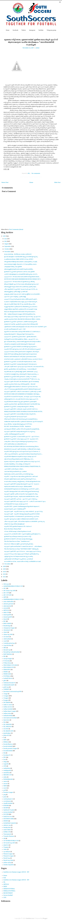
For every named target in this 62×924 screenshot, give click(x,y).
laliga (5, 761)
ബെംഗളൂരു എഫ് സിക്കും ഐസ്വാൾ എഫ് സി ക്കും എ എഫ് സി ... (22, 316)
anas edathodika (8, 601)
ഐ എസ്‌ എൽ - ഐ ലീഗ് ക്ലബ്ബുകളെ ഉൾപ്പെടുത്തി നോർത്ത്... (22, 514)
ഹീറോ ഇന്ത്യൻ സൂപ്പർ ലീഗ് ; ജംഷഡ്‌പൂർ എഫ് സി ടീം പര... (21, 289)
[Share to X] (7, 169)
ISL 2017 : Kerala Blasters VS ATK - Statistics (17, 426)
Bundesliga (6, 625)
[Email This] (4, 169)
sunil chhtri (7, 829)
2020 (4, 571)
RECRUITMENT (8, 893)
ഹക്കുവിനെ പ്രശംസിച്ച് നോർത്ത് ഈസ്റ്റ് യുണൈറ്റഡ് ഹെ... (21, 441)
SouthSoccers (30, 918)
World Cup (6, 858)
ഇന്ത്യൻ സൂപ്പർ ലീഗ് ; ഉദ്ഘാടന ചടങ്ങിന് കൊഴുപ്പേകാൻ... (20, 321)
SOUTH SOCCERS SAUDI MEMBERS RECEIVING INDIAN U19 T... (22, 279)
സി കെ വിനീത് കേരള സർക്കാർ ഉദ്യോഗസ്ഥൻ (17, 531)
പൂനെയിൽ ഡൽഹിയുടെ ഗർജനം (13, 469)
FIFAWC (5, 672)
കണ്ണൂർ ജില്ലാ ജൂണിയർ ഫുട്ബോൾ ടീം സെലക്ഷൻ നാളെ (20, 309)
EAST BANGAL (7, 654)
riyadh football (7, 803)
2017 (4, 236)
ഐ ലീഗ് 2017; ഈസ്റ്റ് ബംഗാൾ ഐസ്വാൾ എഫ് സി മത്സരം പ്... (22, 451)
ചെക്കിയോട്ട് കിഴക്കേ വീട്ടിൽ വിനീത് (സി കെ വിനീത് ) (18, 259)
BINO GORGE (7, 623)
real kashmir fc (8, 799)
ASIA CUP (6, 612)
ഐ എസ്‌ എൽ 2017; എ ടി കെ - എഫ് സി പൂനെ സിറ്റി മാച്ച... (21, 499)
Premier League (8, 792)
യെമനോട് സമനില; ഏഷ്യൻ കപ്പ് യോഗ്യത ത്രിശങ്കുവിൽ (21, 324)
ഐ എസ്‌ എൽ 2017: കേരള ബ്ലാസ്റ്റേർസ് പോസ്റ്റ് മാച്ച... (20, 431)
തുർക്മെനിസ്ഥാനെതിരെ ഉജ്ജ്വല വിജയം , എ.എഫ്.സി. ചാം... (21, 339)
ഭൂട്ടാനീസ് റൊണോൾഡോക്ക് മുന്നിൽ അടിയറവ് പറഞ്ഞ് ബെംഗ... (22, 331)
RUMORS (6, 805)
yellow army (7, 862)
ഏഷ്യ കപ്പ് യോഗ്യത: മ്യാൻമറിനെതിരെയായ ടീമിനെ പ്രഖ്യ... (22, 319)
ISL (29, 173)
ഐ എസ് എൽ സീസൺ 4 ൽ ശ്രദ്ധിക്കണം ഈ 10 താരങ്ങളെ (21, 381)
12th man (6, 584)
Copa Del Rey (7, 645)
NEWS (5, 786)
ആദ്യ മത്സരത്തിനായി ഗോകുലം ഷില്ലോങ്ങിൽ (18, 486)
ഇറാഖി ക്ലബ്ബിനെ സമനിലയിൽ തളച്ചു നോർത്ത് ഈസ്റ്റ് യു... (21, 256)
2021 (4, 574)
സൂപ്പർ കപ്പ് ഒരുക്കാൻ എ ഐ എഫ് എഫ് (15, 416)
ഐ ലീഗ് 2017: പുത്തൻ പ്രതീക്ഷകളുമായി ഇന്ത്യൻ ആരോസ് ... (22, 506)
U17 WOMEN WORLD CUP (10, 840)
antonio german (8, 603)
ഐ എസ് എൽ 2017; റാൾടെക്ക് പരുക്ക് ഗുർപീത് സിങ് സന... (21, 409)
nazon (5, 781)
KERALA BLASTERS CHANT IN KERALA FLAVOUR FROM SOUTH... (23, 411)
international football (10, 718)
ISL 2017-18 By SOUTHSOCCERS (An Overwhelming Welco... (21, 446)
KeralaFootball (7, 750)
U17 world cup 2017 (9, 843)
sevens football (8, 812)
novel (5, 788)
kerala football (7, 746)
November (7, 251)
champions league (9, 628)
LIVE (4, 766)
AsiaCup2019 (7, 614)
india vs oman (7, 704)
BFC (4, 621)
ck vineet (6, 636)
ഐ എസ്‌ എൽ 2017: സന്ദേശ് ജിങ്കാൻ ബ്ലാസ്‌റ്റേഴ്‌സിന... (20, 414)
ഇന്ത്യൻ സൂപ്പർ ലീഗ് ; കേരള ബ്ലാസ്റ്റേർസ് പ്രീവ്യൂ (19, 406)
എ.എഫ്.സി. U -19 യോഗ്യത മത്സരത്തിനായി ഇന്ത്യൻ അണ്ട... (22, 276)
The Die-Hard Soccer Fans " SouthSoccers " (17, 541)
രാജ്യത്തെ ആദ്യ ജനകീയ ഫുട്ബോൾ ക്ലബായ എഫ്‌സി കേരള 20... (23, 421)
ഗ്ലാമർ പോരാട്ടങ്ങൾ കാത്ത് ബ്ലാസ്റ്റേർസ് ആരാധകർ (19, 344)
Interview (6, 720)
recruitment (7, 801)
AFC (4, 588)
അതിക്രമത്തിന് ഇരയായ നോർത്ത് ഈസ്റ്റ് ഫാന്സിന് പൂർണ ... (22, 489)
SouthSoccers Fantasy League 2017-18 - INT (16, 872)
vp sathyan (6, 851)
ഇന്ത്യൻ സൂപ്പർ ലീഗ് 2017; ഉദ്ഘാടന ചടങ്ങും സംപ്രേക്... (20, 376)
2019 (4, 569)
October (6, 249)
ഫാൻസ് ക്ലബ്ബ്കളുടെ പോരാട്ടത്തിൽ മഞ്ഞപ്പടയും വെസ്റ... (21, 274)
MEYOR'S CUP (7, 775)
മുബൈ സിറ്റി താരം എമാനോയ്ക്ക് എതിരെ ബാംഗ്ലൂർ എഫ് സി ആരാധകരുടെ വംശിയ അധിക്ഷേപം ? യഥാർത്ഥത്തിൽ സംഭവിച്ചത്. (31, 42)
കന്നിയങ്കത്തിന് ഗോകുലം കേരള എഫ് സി (16, 504)
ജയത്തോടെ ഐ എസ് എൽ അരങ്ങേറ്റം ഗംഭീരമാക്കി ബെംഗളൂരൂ (22, 449)
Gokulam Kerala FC (9, 682)
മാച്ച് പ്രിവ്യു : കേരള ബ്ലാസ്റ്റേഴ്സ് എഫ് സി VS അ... (18, 424)
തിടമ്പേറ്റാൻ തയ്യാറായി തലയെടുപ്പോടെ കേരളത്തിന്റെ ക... (21, 419)
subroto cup (7, 825)
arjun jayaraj (7, 606)
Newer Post (5, 182)
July (5, 241)
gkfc (4, 680)
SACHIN (5, 807)
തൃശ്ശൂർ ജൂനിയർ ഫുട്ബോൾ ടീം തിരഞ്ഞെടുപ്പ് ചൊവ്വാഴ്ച (20, 306)
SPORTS (5, 821)
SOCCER (5, 814)
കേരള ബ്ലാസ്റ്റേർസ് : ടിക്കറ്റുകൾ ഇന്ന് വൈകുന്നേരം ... (19, 334)
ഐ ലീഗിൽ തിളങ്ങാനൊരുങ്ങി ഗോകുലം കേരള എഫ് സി (20, 456)
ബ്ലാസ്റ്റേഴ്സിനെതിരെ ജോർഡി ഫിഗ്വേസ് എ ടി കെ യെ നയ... (21, 386)
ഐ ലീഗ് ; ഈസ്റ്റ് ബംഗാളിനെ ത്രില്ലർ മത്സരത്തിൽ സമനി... (21, 519)
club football (7, 639)
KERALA (5, 742)
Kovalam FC (7, 755)
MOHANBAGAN (8, 779)
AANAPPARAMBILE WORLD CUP (13, 586)
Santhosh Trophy (8, 810)
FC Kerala (6, 661)
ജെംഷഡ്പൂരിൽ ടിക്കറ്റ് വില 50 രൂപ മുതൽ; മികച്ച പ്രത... (20, 304)
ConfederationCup (9, 643)
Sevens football (8, 895)
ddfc (4, 647)
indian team (7, 713)
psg (4, 794)
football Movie (7, 678)
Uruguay (6, 847)
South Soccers (7, 816)
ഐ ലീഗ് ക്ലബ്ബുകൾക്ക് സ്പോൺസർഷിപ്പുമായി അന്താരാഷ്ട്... (21, 491)
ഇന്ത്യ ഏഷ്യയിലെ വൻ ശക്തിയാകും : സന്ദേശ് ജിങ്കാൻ (20, 369)
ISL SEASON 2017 (8, 731)
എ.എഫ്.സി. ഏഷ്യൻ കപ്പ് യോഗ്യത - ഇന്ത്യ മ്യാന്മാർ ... (20, 336)
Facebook (15, 30)
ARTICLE (6, 610)
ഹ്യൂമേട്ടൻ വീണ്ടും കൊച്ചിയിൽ (13, 266)
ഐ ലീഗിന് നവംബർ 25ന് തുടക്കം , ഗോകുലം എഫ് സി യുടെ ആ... (22, 396)
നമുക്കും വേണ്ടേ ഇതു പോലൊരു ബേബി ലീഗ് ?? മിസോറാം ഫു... (22, 379)
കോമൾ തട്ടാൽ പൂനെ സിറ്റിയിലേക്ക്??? (15, 509)
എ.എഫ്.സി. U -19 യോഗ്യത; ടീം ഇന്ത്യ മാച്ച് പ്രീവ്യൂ (19, 281)
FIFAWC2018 (7, 674)
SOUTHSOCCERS (8, 818)
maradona (6, 772)
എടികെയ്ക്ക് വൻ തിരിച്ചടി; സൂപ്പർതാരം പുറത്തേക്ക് (18, 559)
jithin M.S (6, 735)
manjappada (7, 770)
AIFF (4, 597)
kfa (4, 753)
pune (5, 796)
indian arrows (7, 707)
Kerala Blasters (8, 744)
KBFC (5, 739)
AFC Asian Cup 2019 (9, 590)
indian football (7, 709)
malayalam (6, 768)
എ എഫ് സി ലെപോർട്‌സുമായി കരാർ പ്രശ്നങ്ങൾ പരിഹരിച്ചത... (21, 351)
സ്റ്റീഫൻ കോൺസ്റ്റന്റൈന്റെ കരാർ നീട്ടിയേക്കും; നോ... (19, 459)
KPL (4, 757)
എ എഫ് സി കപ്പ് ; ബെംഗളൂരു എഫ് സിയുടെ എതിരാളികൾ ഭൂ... (21, 554)
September (7, 246)
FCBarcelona (7, 663)
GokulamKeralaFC (9, 685)
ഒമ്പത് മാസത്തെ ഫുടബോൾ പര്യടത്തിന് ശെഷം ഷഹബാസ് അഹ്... (23, 359)
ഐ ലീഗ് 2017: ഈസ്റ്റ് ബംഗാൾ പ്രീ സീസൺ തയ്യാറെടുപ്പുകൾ (22, 349)
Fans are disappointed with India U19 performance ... (20, 311)
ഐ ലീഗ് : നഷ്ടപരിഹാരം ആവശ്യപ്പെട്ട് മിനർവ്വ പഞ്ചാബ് (21, 476)
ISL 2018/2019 (7, 724)
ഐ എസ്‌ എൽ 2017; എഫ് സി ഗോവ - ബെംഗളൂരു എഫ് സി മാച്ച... (22, 551)
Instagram (32, 30)
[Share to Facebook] (8, 169)
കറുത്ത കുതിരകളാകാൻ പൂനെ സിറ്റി (14, 329)
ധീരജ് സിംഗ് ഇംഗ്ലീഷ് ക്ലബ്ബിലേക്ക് (14, 524)
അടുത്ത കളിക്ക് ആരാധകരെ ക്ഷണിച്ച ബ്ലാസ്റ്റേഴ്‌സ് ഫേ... (20, 479)
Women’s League (8, 856)
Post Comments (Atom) (16, 229)
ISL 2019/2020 (7, 726)
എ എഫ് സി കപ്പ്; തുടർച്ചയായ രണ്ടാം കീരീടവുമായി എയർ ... (21, 299)
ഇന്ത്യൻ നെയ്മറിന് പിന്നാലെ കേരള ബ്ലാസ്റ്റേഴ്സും (18, 539)
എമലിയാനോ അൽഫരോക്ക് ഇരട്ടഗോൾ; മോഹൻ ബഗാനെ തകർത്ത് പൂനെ (25, 326)
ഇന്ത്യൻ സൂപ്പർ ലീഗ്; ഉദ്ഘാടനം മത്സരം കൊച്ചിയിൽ (19, 271)
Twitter (23, 30)
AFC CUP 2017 (7, 595)
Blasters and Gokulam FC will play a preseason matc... (20, 356)
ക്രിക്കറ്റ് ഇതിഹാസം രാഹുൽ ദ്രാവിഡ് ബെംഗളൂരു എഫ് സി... (21, 399)
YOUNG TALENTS (8, 865)
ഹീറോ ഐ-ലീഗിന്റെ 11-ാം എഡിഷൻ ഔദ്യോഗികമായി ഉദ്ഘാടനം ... (23, 454)
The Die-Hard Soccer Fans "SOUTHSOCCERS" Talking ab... (21, 549)
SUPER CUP (6, 832)
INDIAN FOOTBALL (9, 888)
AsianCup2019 (7, 617)
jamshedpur (7, 733)
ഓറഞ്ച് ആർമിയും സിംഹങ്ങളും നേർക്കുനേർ (17, 464)
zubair (37, 48)
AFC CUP (6, 593)
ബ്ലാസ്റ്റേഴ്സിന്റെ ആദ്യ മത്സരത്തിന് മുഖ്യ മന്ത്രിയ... (18, 269)
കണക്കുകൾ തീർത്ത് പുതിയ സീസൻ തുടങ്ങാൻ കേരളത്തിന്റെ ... (22, 429)
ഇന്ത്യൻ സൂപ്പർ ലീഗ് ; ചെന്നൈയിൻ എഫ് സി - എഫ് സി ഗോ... (22, 436)
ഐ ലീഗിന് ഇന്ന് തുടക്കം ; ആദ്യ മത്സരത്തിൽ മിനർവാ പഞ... (21, 496)
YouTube (40, 30)
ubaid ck (6, 845)
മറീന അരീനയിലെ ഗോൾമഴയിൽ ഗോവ (15, 444)
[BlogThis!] (5, 169)
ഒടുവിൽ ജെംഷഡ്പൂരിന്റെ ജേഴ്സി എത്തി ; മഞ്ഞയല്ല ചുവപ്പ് (20, 371)
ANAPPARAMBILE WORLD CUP (12, 599)
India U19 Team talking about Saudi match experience (20, 354)
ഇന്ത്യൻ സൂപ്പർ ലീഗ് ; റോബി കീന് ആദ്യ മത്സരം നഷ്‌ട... (20, 361)
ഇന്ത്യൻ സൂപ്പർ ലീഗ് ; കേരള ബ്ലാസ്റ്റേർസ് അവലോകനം (20, 364)
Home (7, 30)
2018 (4, 566)
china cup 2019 (7, 634)
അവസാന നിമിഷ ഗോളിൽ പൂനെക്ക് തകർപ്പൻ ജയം (18, 544)
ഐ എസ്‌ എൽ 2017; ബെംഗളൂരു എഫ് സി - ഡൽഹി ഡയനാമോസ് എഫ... (25, 501)
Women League (8, 854)
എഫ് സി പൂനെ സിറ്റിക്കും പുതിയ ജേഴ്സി (15, 296)
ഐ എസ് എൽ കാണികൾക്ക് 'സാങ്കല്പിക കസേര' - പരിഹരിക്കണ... (23, 546)
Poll (4, 877)
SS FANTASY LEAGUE (9, 823)
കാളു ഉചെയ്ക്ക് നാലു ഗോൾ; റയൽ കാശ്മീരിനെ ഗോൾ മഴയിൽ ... (22, 294)
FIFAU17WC (6, 669)
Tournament (7, 834)
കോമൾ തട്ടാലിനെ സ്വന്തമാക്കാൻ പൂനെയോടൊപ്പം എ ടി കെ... (22, 516)
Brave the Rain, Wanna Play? (12, 529)
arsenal (5, 608)
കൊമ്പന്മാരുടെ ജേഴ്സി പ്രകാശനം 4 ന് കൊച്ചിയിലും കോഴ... (20, 264)
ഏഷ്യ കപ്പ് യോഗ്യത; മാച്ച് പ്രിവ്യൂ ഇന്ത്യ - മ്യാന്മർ (19, 384)
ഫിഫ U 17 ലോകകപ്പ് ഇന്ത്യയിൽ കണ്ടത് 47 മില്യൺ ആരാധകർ (22, 389)
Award (5, 619)
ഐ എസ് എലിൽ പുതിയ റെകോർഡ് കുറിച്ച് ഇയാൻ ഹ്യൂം (21, 494)
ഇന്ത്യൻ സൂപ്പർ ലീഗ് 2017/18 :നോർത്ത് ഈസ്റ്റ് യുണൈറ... (20, 346)
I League (5, 696)
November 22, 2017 (28, 48)
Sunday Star (7, 827)
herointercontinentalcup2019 (12, 691)
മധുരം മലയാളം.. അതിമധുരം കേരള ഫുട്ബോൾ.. (18, 254)
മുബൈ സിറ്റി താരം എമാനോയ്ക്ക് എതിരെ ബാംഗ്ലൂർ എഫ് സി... (22, 461)
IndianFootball (7, 715)
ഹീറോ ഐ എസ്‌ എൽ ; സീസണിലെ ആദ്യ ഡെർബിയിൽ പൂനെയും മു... (24, 521)
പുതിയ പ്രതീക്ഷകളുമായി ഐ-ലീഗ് (14, 434)
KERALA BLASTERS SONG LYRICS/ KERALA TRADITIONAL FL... (22, 466)
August (6, 244)
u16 (4, 838)
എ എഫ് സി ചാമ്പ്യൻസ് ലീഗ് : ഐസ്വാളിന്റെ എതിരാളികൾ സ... (22, 534)
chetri (5, 632)
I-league (5, 698)
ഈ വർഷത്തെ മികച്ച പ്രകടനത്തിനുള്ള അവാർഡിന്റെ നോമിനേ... (22, 341)
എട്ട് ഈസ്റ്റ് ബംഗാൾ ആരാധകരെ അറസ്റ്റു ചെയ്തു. (18, 556)
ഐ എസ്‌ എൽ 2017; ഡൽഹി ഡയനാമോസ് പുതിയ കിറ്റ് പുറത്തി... (23, 391)
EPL (4, 656)
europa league (7, 658)
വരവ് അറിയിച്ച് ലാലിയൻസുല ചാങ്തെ (15, 471)
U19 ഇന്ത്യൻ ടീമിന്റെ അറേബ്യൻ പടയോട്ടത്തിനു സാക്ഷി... (21, 261)
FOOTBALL (6, 676)
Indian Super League (9, 711)
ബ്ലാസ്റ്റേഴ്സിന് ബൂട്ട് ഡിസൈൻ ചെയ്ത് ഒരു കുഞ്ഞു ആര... (20, 286)
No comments (36, 173)
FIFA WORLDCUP (8, 667)
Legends (6, 764)
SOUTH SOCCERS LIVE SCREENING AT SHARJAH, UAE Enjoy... (22, 394)
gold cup (6, 687)
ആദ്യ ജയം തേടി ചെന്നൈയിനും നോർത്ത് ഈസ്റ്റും (18, 474)
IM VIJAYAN (6, 702)
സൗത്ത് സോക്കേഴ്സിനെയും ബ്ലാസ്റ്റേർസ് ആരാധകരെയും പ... (21, 374)
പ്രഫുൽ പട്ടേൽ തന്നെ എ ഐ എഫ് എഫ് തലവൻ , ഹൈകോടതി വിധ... (24, 366)
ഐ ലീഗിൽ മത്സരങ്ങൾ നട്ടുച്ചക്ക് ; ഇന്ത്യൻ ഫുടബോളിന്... (20, 401)
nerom (5, 783)
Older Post (57, 182)
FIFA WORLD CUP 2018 (10, 665)
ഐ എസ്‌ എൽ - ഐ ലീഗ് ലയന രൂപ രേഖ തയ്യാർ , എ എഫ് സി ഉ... (23, 511)
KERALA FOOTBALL (9, 891)
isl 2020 (5, 728)
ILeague (5, 700)
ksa (4, 759)
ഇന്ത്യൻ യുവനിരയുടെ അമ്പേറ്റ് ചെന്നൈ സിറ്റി (17, 536)
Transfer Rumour (8, 836)
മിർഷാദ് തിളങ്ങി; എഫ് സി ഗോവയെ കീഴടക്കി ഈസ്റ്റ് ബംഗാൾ (21, 284)
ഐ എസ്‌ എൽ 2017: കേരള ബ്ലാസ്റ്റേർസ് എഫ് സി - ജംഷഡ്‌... (21, 484)
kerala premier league (10, 748)
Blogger (45, 918)
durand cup (6, 650)
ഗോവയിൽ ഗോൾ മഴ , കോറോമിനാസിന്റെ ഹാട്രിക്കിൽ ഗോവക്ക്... (22, 561)
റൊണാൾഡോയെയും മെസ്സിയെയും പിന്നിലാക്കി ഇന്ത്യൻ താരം (22, 481)
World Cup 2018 (8, 860)
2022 (4, 576)
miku (5, 777)
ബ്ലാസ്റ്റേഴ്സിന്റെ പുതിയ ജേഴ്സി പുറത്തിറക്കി (15, 291)
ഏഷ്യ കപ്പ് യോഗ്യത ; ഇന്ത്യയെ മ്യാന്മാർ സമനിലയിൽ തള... (22, 404)
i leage (5, 693)
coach (5, 641)
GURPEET (6, 689)
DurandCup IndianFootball (11, 652)
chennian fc (7, 630)
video (5, 849)
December (7, 564)
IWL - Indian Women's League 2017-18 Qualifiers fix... (20, 314)
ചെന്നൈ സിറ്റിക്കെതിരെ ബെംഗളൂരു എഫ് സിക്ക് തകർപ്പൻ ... (21, 301)
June (5, 238)
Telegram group (51, 30)
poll (4, 790)
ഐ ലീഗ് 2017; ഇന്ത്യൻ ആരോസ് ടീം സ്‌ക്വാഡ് (18, 526)
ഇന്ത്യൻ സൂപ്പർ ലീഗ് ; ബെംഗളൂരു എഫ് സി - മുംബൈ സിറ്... (21, 439)
